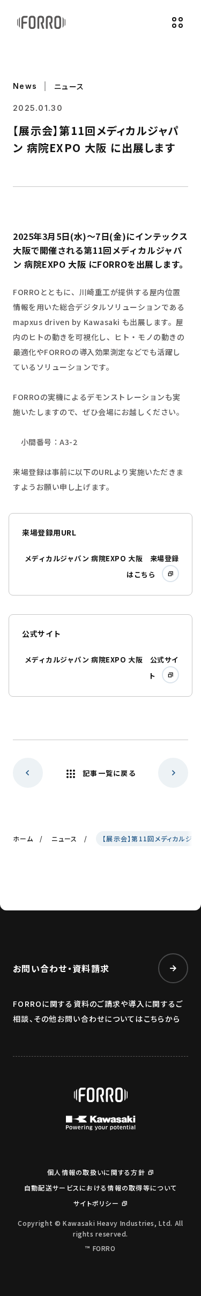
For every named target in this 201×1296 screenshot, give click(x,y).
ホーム (23, 838)
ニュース (64, 838)
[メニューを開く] (177, 22)
